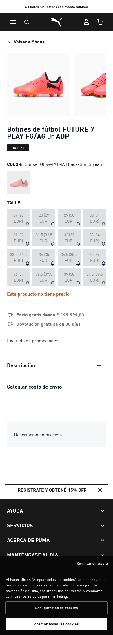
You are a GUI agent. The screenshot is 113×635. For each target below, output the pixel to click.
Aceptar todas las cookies (56, 624)
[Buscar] (26, 22)
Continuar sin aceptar (93, 563)
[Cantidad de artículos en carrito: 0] (100, 22)
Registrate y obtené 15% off (52, 490)
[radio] (18, 182)
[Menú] (13, 22)
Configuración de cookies (56, 607)
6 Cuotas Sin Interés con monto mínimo (56, 7)
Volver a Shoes (29, 41)
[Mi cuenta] (86, 22)
